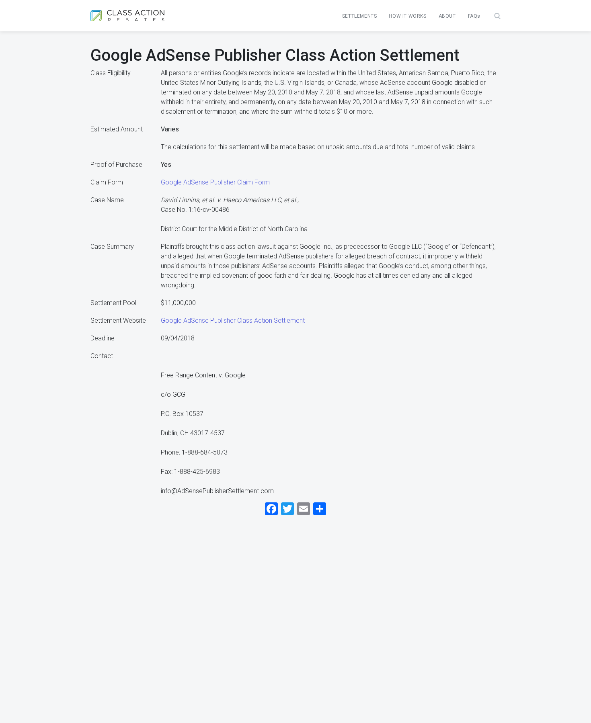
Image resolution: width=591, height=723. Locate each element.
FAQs (474, 16)
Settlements (359, 16)
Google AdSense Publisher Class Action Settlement (233, 320)
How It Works (407, 16)
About (447, 16)
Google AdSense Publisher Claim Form (215, 182)
